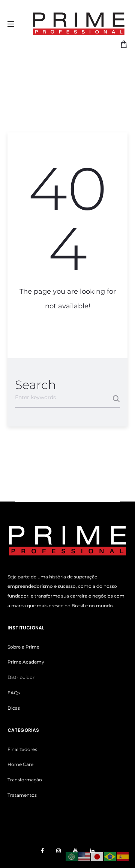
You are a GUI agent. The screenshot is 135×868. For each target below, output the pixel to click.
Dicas (14, 708)
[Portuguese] (110, 856)
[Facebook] (42, 850)
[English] (84, 856)
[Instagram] (58, 850)
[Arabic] (72, 856)
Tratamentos (22, 795)
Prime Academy (26, 662)
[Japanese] (97, 856)
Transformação (25, 779)
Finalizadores (22, 749)
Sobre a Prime (23, 647)
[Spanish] (123, 856)
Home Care (20, 764)
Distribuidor (21, 677)
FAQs (14, 692)
